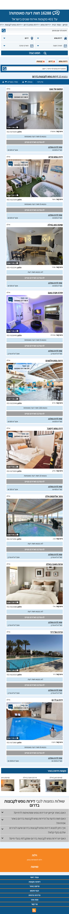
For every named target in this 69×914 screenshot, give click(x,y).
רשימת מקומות (34, 881)
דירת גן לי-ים (57, 699)
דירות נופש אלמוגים (54, 360)
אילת (8, 89)
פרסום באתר (34, 886)
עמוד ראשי (34, 877)
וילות (34, 855)
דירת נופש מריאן (55, 156)
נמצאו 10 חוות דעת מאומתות (35, 475)
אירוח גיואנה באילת (54, 564)
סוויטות (34, 867)
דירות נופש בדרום (31, 24)
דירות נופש (45, 24)
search (3, 30)
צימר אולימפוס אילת (54, 496)
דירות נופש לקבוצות (13, 24)
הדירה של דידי (56, 632)
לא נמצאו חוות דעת (35, 272)
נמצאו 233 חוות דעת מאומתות (35, 407)
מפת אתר (34, 899)
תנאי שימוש (34, 890)
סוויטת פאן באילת (55, 224)
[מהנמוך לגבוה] (23, 81)
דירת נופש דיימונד (55, 428)
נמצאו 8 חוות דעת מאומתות (35, 747)
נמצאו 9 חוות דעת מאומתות (35, 204)
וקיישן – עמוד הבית (59, 24)
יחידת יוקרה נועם (55, 292)
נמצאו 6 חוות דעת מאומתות (35, 136)
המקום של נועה (56, 88)
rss (34, 910)
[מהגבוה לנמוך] (26, 81)
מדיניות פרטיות (34, 895)
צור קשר (34, 904)
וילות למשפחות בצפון (34, 859)
